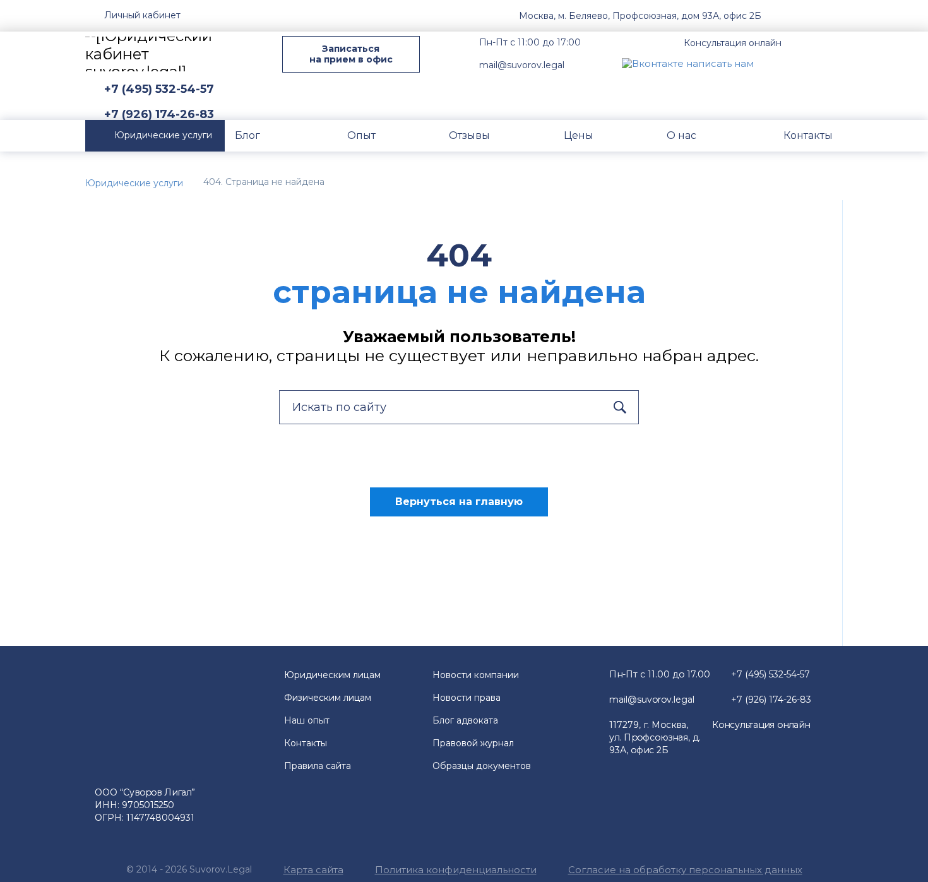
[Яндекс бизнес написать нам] (833, 63)
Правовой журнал (473, 743)
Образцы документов (481, 766)
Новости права (466, 697)
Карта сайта (313, 870)
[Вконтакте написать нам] (688, 63)
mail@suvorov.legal (521, 65)
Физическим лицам (327, 697)
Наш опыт (307, 720)
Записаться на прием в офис (351, 54)
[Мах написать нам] (773, 63)
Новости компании (475, 675)
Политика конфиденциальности (456, 870)
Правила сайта (317, 766)
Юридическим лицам (332, 675)
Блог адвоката (465, 720)
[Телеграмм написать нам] (803, 63)
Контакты (305, 743)
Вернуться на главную (459, 502)
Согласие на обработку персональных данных (685, 870)
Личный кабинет (142, 15)
